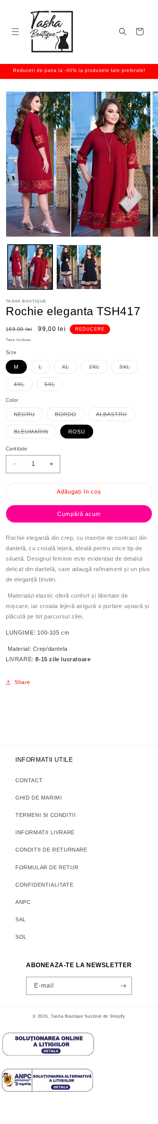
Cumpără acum (79, 514)
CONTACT (29, 780)
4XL (23, 386)
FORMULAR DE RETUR (46, 867)
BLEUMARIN (35, 433)
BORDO (69, 416)
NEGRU (28, 416)
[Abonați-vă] (123, 986)
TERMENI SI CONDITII (45, 815)
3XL (128, 368)
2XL (98, 368)
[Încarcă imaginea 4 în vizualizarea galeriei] (78, 267)
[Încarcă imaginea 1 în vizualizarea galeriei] (30, 267)
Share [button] (22, 682)
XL (69, 368)
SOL (21, 937)
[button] (15, 31)
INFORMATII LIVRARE (45, 832)
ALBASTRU (115, 416)
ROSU (76, 431)
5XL (53, 386)
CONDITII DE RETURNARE (51, 850)
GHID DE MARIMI (38, 798)
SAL (20, 919)
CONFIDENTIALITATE (44, 885)
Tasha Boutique (67, 1016)
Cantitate (16, 449)
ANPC (23, 902)
